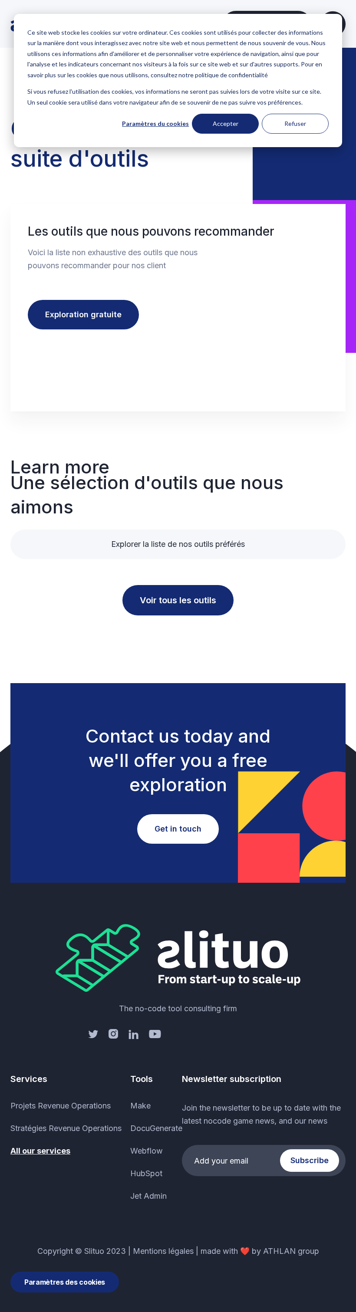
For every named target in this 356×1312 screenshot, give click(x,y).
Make (140, 1105)
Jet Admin (148, 1195)
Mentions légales (163, 1251)
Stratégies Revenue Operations (66, 1128)
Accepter (225, 123)
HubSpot (146, 1173)
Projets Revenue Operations (60, 1105)
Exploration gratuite (83, 314)
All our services (40, 1150)
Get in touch (178, 828)
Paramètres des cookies (64, 1282)
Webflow (146, 1150)
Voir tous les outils (178, 600)
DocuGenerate (156, 1128)
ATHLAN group (291, 1251)
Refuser (295, 123)
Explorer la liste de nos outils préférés (178, 544)
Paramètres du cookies (155, 123)
